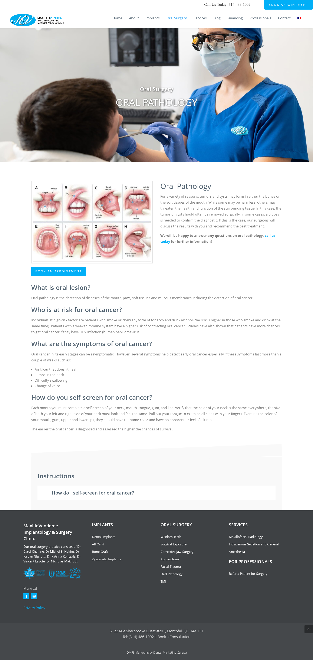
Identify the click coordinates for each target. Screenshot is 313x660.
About (134, 18)
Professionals (260, 18)
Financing (235, 18)
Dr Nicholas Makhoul (61, 561)
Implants (153, 18)
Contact (284, 18)
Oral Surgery (177, 18)
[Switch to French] (300, 22)
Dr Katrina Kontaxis (61, 556)
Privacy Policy (34, 607)
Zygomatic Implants (106, 559)
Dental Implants (103, 537)
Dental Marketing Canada (170, 652)
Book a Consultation (174, 636)
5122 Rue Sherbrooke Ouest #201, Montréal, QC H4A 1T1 (156, 630)
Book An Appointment (58, 271)
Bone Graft (100, 551)
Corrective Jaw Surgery (177, 551)
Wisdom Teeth (171, 537)
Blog (217, 18)
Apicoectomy (170, 559)
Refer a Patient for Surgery (248, 573)
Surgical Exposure (174, 544)
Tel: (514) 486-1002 (139, 636)
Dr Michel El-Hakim (60, 551)
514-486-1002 (239, 4)
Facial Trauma (171, 566)
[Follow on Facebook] (26, 596)
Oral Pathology (171, 574)
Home (117, 18)
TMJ (163, 581)
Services (200, 18)
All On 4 (98, 544)
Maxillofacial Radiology (246, 537)
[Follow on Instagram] (34, 596)
